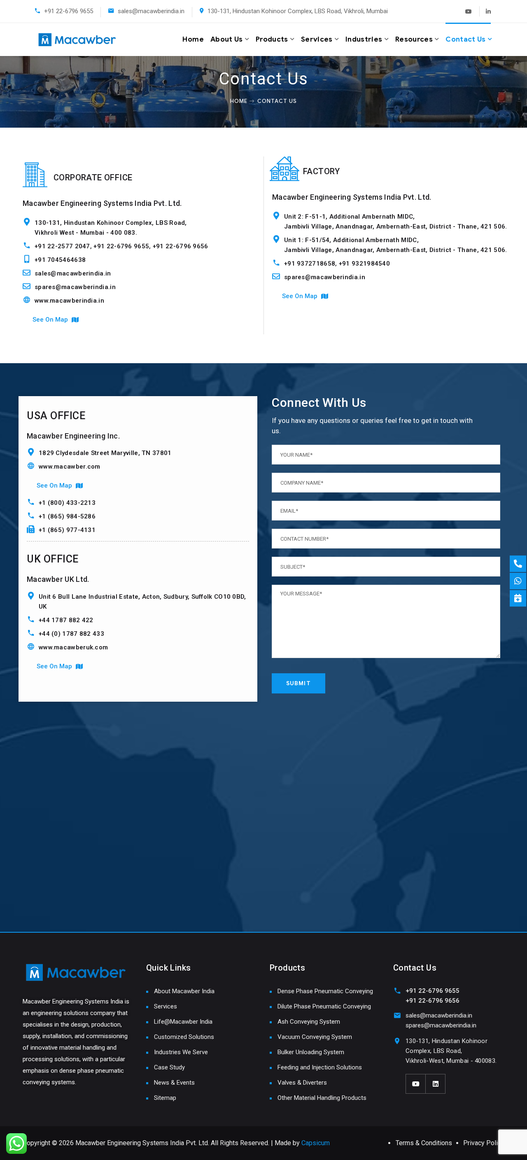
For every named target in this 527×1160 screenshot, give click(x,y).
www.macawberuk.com (73, 647)
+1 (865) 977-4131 (67, 530)
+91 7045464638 (60, 260)
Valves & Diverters (302, 1082)
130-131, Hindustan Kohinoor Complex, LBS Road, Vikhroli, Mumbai (298, 11)
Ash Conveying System (308, 1021)
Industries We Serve (181, 1052)
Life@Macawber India (183, 1021)
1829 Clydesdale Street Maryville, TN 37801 (105, 453)
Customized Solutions (184, 1037)
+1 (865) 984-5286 (67, 516)
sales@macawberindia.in (151, 11)
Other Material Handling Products (321, 1098)
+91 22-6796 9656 (180, 246)
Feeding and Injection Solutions (319, 1067)
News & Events (174, 1082)
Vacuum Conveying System (314, 1037)
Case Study (169, 1067)
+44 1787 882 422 (66, 620)
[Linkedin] (485, 11)
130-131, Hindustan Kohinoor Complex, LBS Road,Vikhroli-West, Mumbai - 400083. (451, 1050)
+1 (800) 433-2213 (67, 502)
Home (192, 39)
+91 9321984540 (364, 263)
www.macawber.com (69, 466)
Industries (363, 39)
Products (272, 39)
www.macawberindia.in (69, 300)
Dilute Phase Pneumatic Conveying (324, 1006)
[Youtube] (468, 11)
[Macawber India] (65, 39)
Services (317, 39)
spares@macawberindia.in (75, 287)
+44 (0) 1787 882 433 (71, 633)
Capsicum (315, 1143)
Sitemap (165, 1098)
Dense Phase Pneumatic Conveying (325, 991)
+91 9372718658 (309, 263)
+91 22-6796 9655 (68, 11)
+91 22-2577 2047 (62, 246)
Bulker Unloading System (310, 1052)
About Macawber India (184, 991)
